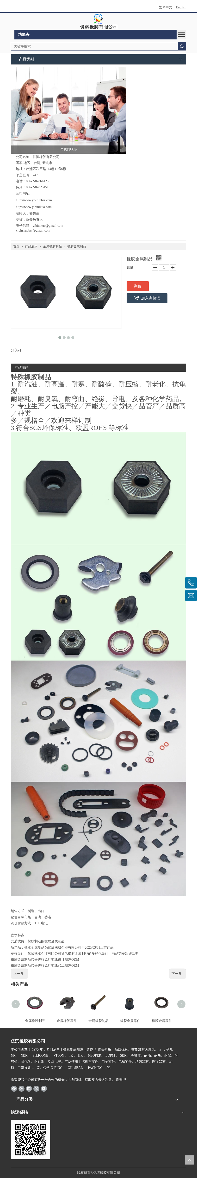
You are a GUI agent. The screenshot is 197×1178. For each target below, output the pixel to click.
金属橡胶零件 (67, 1021)
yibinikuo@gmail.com (48, 225)
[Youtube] (44, 1088)
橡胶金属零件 (130, 1021)
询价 (138, 286)
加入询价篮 (150, 298)
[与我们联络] (68, 110)
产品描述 (21, 367)
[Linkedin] (29, 1088)
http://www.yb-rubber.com (34, 200)
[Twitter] (36, 1088)
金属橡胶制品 (35, 1021)
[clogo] (98, 21)
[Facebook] (14, 1088)
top (189, 1160)
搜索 (182, 46)
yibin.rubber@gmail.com (33, 230)
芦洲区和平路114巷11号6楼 (46, 169)
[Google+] (21, 1088)
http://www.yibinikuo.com (34, 207)
